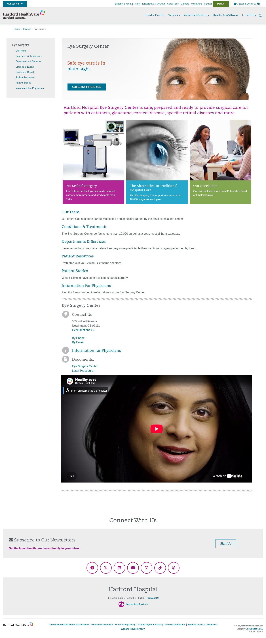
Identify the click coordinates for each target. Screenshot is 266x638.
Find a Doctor (155, 15)
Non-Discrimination (175, 624)
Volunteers (196, 4)
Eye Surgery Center (84, 366)
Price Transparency (125, 624)
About (128, 4)
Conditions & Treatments (29, 56)
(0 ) (257, 4)
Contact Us (153, 598)
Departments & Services (28, 61)
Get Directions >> (83, 330)
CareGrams (173, 4)
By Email (78, 342)
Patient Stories (23, 82)
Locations (249, 15)
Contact (208, 4)
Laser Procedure (82, 370)
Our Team (21, 50)
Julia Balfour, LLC (254, 629)
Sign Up (225, 543)
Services (174, 15)
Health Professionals (144, 4)
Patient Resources (25, 77)
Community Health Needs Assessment (69, 624)
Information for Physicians (96, 351)
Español (119, 4)
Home (17, 29)
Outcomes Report (25, 72)
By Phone (78, 338)
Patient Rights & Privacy (150, 624)
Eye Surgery (20, 44)
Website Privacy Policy (133, 629)
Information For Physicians (30, 88)
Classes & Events (245, 4)
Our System (14, 4)
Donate (221, 4)
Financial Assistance (102, 624)
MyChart (161, 4)
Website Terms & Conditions (202, 624)
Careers (185, 4)
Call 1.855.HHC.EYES (86, 86)
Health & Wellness (225, 15)
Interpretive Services (137, 604)
